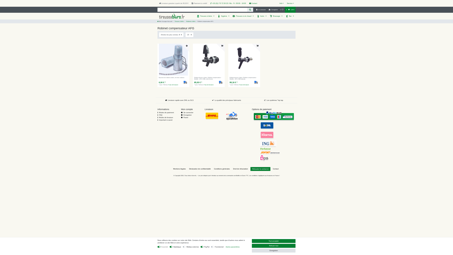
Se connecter (188, 112)
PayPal (206, 247)
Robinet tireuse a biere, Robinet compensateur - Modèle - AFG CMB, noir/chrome (208, 78)
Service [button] (289, 3)
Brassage (277, 16)
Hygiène (224, 16)
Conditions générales (222, 169)
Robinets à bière (190, 21)
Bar (290, 16)
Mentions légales (179, 169)
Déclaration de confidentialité (200, 169)
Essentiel (164, 247)
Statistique (177, 247)
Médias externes (193, 247)
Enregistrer (187, 115)
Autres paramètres (233, 247)
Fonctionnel (219, 247)
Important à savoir (166, 120)
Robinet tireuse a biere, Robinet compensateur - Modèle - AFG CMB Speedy (243, 78)
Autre (262, 16)
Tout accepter (274, 241)
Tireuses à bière (206, 16)
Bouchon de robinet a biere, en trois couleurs (171, 77)
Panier (185, 117)
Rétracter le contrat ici (260, 169)
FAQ (160, 115)
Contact (254, 3)
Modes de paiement (166, 112)
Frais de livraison (173, 84)
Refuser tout (273, 246)
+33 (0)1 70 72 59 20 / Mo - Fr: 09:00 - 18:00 (229, 3)
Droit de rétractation (240, 169)
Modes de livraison (166, 117)
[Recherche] (250, 10)
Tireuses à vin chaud (244, 16)
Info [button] (280, 3)
